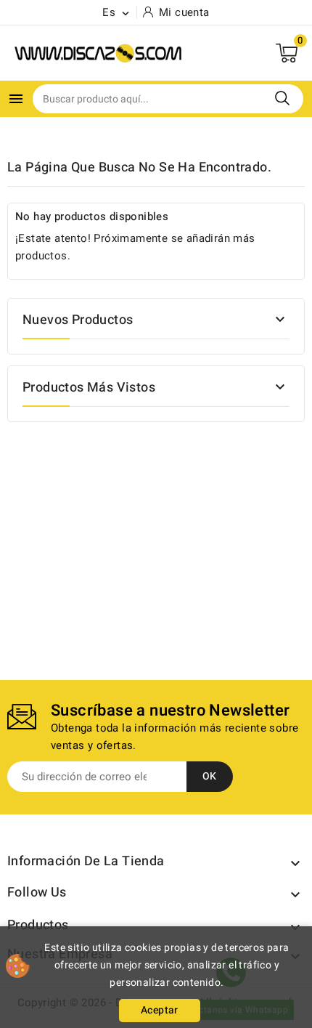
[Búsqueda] (282, 98)
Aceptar (159, 1010)
